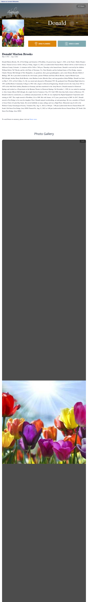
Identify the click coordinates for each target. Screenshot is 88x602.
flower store (33, 119)
